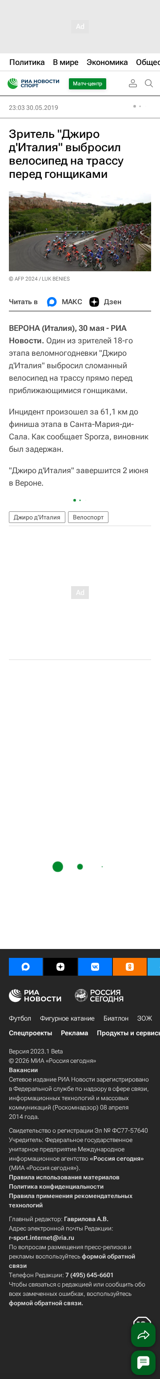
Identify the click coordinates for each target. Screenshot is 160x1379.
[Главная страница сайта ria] (10, 83)
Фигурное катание (67, 1018)
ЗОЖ (144, 1018)
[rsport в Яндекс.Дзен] (60, 967)
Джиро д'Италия (37, 517)
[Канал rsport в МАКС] (26, 967)
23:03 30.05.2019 (33, 107)
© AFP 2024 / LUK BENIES (39, 279)
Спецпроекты (30, 1033)
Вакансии (23, 1069)
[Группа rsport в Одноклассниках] (130, 967)
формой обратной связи (45, 1303)
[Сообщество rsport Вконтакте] (95, 967)
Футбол (20, 1018)
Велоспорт (88, 517)
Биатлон (116, 1018)
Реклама (74, 1033)
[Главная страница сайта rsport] (53, 83)
